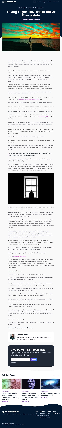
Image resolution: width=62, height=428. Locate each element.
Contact (49, 417)
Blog (44, 2)
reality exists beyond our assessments (28, 99)
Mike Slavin (21, 8)
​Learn (37, 411)
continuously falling (44, 117)
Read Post (5, 401)
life (38, 19)
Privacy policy (5, 423)
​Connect (50, 411)
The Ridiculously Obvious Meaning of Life (50, 394)
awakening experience (19, 256)
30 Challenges (43, 417)
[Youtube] (57, 413)
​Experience (55, 2)
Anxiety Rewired (43, 415)
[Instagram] (59, 413)
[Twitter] (55, 413)
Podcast (49, 2)
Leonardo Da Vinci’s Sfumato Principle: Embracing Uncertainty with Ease (10, 396)
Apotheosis (42, 413)
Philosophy (26, 19)
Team (49, 415)
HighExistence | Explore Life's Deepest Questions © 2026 (13, 425)
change (33, 19)
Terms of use (11, 423)
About (39, 2)
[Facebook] (53, 413)
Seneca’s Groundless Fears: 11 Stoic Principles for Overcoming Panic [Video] (30, 396)
